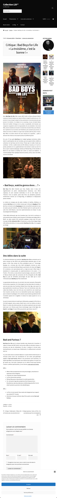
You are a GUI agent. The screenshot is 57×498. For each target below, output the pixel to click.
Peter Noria (18, 38)
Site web (30, 455)
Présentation (12, 19)
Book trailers (6, 25)
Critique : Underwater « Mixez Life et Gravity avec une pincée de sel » (12, 412)
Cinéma (10, 30)
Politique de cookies (27, 496)
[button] (55, 471)
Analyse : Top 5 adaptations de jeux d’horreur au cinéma (45, 79)
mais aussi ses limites (33, 364)
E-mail (19, 455)
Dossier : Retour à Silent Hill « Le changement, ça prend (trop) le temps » (45, 64)
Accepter (28, 484)
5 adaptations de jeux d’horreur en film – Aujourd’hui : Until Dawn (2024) (51, 80)
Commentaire (10, 435)
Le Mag (14, 25)
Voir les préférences (28, 492)
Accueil (5, 19)
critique (10, 406)
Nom (8, 455)
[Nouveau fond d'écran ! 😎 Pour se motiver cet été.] (48, 100)
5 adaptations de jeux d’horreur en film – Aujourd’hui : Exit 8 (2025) (51, 64)
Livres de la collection (26, 19)
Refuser (28, 488)
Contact (22, 25)
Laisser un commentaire (27, 38)
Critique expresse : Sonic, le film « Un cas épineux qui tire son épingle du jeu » (31, 413)
